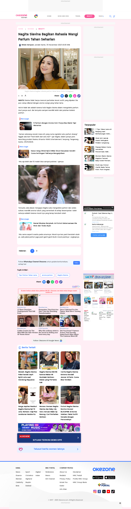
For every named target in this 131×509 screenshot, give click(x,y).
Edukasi (28, 486)
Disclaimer (77, 472)
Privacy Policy (65, 479)
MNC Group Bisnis (80, 482)
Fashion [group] (102, 16)
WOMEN (31, 29)
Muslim (28, 482)
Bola (17, 486)
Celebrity (19, 482)
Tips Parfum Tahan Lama (28, 275)
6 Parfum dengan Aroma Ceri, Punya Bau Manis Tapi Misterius (54, 124)
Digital (38, 472)
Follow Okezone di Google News (46, 340)
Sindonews (49, 472)
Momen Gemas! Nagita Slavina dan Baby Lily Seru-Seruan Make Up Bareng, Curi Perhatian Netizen (49, 412)
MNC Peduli (77, 475)
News (18, 472)
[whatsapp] (70, 96)
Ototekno (29, 475)
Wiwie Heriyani (28, 45)
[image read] (23, 154)
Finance (19, 475)
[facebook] (99, 491)
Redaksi (63, 475)
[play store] (98, 477)
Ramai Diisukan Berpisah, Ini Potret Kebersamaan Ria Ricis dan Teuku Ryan (55, 225)
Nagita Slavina (63, 275)
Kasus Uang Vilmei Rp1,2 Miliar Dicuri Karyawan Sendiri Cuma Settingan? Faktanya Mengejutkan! (53, 152)
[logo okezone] (104, 469)
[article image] (89, 131)
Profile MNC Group (80, 479)
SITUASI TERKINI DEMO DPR (47, 440)
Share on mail (74, 96)
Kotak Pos (64, 482)
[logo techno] (21, 16)
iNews (47, 475)
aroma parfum (47, 275)
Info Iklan (63, 489)
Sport (27, 472)
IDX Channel (50, 479)
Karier (62, 486)
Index (38, 475)
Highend (28, 479)
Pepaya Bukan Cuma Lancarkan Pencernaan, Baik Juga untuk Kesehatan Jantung (103, 149)
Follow (77, 263)
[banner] (49, 431)
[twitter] (104, 491)
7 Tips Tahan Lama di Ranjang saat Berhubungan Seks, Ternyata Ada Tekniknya (103, 132)
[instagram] (95, 491)
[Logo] (36, 16)
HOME (20, 29)
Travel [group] (77, 16)
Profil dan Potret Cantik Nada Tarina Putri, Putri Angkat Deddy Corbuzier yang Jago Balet (102, 167)
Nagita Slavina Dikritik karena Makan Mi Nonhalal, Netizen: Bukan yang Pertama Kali (48, 377)
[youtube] (108, 491)
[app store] (109, 477)
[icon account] (20, 45)
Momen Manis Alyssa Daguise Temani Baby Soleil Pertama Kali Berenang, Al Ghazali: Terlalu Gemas (103, 158)
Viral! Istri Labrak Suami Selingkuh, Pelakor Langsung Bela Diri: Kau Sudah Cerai (103, 141)
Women (19, 479)
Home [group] (49, 16)
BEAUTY (41, 29)
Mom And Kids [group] (63, 16)
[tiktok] (113, 491)
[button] (103, 16)
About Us (63, 472)
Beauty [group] (89, 16)
